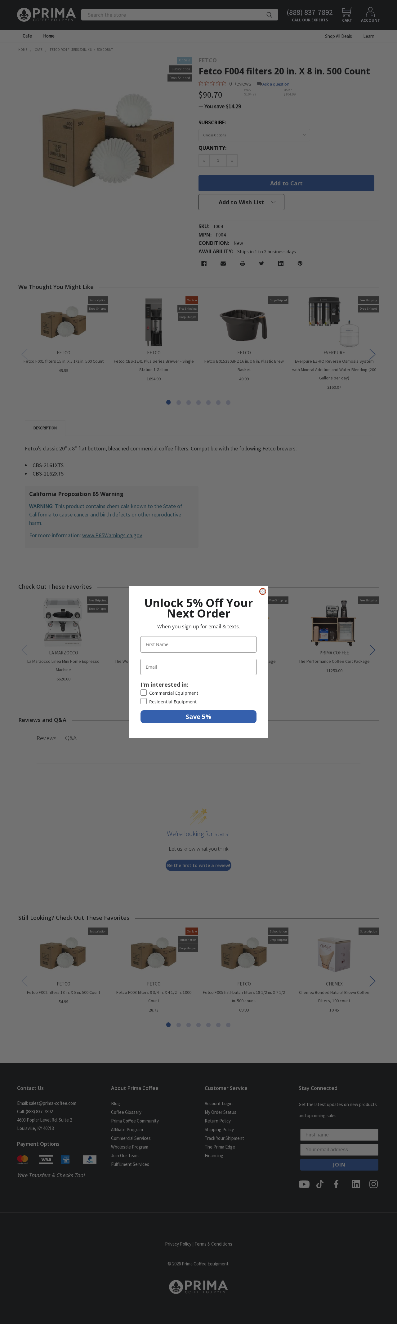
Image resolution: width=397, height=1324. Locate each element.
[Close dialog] (263, 591)
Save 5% (198, 716)
